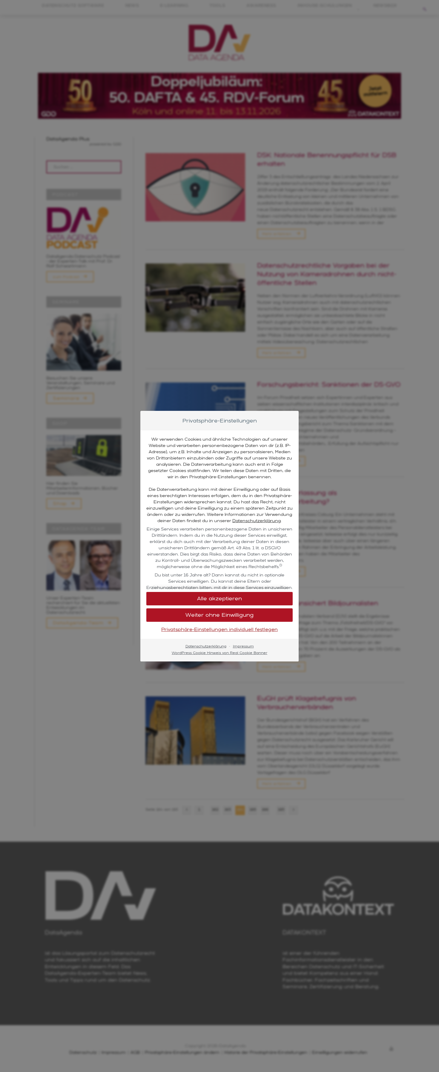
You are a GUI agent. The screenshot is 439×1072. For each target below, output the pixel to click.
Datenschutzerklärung (256, 520)
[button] (219, 598)
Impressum (243, 646)
